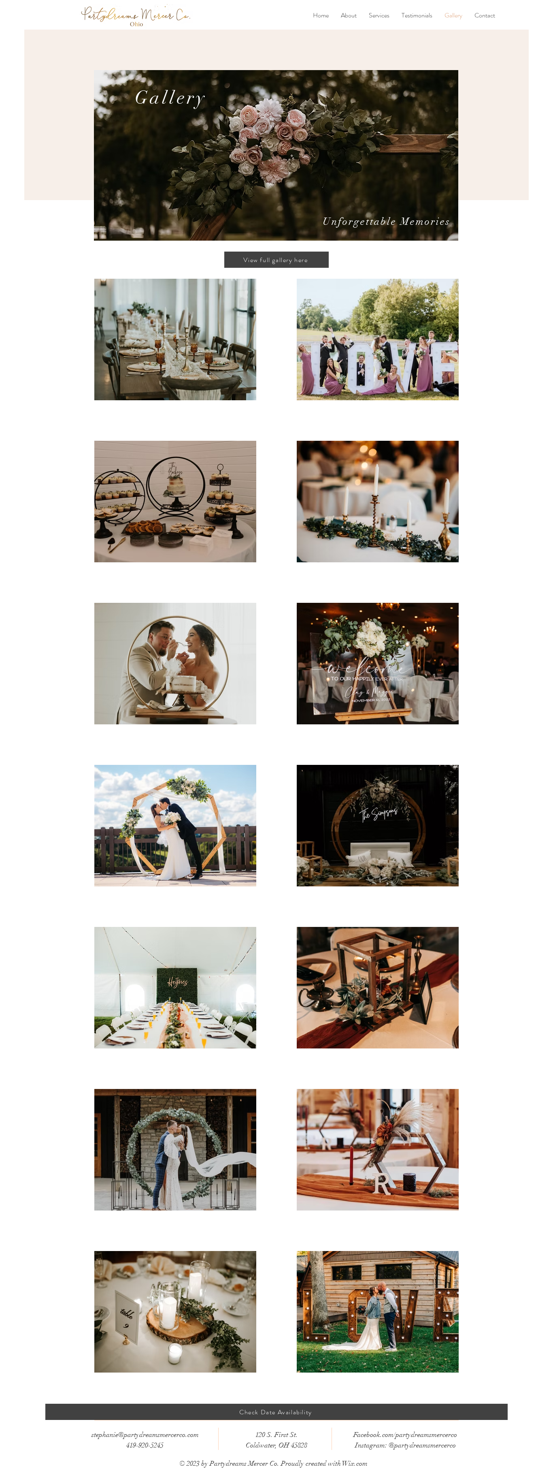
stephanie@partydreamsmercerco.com (145, 1434)
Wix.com (355, 1463)
